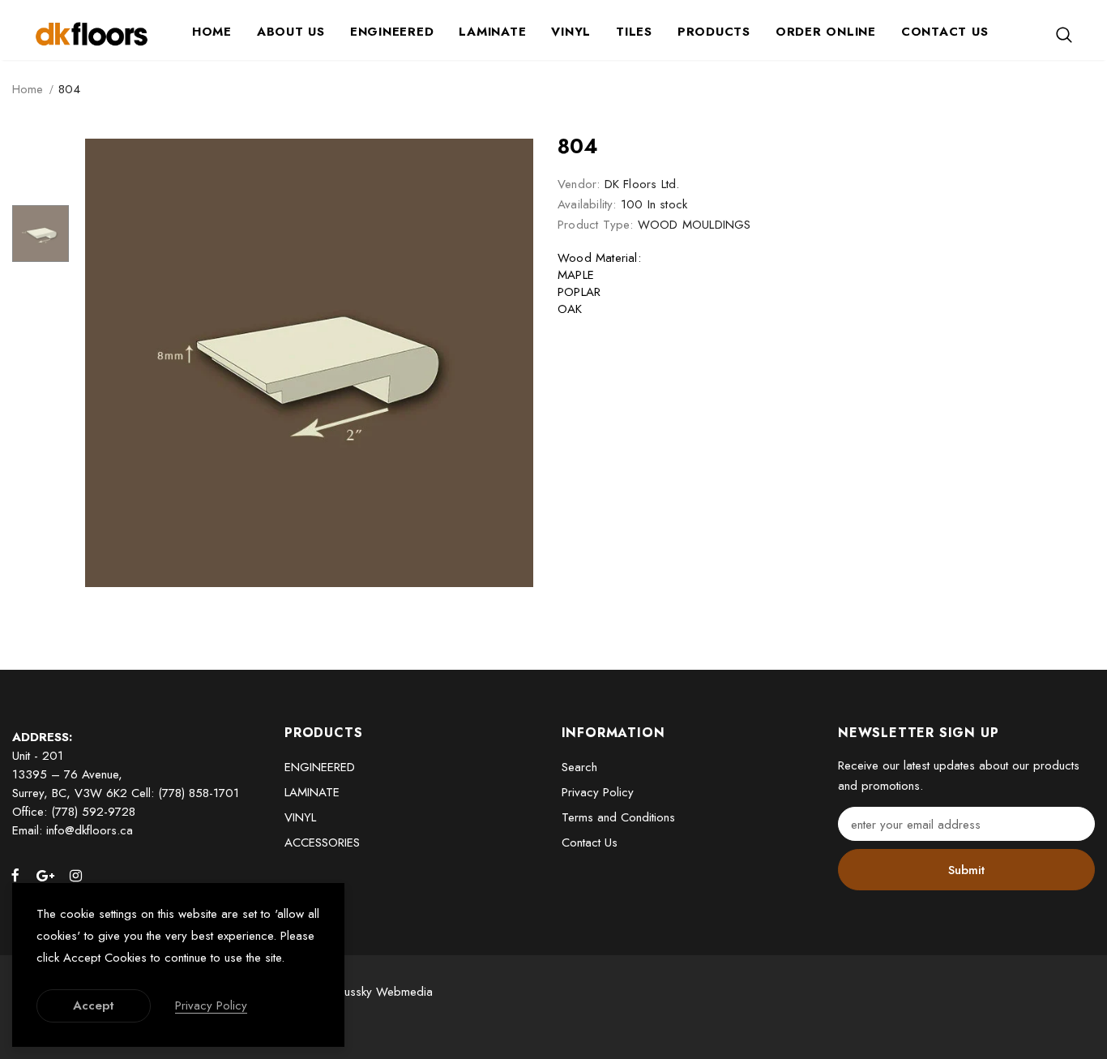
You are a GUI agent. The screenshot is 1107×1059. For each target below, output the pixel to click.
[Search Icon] (1064, 34)
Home (27, 89)
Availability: (587, 204)
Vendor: (579, 184)
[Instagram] (75, 875)
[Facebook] (15, 875)
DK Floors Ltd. (642, 184)
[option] (309, 363)
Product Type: (596, 225)
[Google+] (45, 875)
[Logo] (91, 33)
